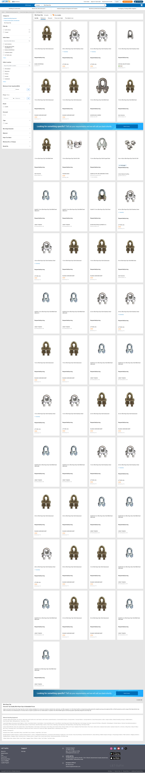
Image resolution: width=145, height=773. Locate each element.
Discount (50, 18)
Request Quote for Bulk (107, 1)
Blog (2, 755)
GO (28, 89)
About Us (3, 751)
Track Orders (86, 1)
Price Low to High (59, 18)
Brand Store (4, 757)
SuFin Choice (8, 29)
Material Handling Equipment (12, 12)
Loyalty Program (5, 762)
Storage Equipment (7, 734)
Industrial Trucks (6, 732)
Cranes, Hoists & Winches (8, 726)
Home (3, 12)
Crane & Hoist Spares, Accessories (27, 12)
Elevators (5, 730)
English (117, 1)
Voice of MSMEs (5, 760)
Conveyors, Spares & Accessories (10, 719)
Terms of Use (117, 771)
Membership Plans (5, 759)
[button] (138, 2)
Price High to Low (69, 18)
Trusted (6, 32)
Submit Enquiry (126, 126)
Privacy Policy (126, 771)
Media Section (4, 753)
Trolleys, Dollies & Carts (7, 738)
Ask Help (23, 751)
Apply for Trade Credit (96, 1)
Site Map (110, 771)
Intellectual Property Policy (137, 771)
